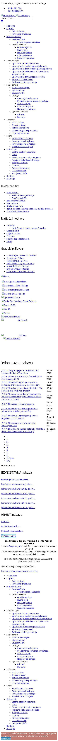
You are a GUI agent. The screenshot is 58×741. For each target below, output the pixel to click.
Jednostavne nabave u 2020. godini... (18, 498)
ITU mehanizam (19, 170)
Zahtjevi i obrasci (20, 162)
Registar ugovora (14, 206)
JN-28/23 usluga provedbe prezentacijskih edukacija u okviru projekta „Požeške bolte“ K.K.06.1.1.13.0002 (21, 397)
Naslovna (10, 25)
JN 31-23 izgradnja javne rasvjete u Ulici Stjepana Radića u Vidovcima (19, 371)
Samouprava (12, 84)
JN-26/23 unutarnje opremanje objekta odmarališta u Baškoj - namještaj (19, 409)
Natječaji (10, 225)
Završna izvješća (19, 198)
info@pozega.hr (15, 10)
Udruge (15, 95)
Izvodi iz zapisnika (25, 58)
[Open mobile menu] (2, 21)
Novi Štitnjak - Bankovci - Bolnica (21, 255)
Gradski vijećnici (24, 47)
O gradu (10, 28)
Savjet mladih (18, 92)
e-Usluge (10, 178)
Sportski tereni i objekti (22, 146)
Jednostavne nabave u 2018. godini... (18, 507)
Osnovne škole (18, 125)
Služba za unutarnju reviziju (24, 82)
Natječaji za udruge (26, 109)
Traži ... (4, 18)
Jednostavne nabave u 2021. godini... (18, 493)
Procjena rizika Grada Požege (25, 160)
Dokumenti (11, 149)
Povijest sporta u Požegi (23, 143)
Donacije (21, 117)
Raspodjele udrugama (27, 98)
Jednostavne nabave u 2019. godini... (18, 502)
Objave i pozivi (13, 233)
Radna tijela (22, 50)
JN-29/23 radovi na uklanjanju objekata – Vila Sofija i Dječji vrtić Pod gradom (21, 389)
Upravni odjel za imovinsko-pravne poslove (32, 68)
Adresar (21, 114)
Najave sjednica (24, 52)
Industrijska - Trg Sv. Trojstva (20, 263)
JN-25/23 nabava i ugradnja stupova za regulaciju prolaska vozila (19, 417)
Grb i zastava (18, 31)
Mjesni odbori (18, 90)
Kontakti (10, 176)
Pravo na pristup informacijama (26, 157)
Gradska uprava (13, 36)
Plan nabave (12, 203)
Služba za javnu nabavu (22, 79)
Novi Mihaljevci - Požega (17, 266)
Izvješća (15, 165)
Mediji (9, 241)
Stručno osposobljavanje (17, 238)
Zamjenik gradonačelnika (28, 42)
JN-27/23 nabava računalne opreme (17, 403)
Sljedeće (10, 458)
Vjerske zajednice (20, 111)
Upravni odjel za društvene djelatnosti (29, 66)
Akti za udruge (23, 103)
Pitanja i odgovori (25, 106)
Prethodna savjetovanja (23, 195)
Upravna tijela (12, 60)
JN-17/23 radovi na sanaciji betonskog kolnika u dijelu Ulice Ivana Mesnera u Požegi (23, 430)
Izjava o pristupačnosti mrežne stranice (19, 571)
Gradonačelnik (18, 39)
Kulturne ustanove (20, 127)
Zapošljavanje (12, 230)
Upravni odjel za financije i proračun (28, 76)
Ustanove (11, 119)
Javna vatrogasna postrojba (24, 130)
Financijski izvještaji (21, 168)
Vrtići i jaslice (18, 122)
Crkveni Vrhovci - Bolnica (17, 268)
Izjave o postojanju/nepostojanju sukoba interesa (29, 208)
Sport (9, 135)
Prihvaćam (6, 738)
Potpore (10, 236)
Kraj (8, 460)
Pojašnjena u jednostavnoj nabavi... (17, 484)
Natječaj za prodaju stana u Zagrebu (29, 228)
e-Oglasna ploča (19, 173)
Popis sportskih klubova (23, 141)
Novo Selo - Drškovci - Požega (20, 271)
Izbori (14, 154)
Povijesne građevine (21, 33)
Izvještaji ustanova (20, 133)
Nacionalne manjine (21, 87)
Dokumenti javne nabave (17, 211)
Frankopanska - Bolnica (17, 260)
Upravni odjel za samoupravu (25, 63)
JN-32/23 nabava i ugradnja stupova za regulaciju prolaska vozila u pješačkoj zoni (20, 383)
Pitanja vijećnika (24, 55)
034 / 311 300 (15, 8)
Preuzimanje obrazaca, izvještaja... (33, 101)
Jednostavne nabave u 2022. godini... (18, 488)
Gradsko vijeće (19, 44)
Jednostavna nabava (15, 200)
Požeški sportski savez (22, 138)
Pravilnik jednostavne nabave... (15, 479)
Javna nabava (12, 192)
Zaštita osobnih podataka (23, 151)
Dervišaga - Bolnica (15, 258)
